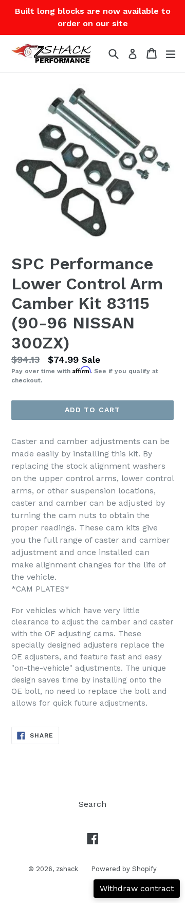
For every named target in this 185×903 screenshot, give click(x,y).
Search (92, 804)
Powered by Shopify (124, 869)
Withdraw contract (137, 888)
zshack (67, 869)
